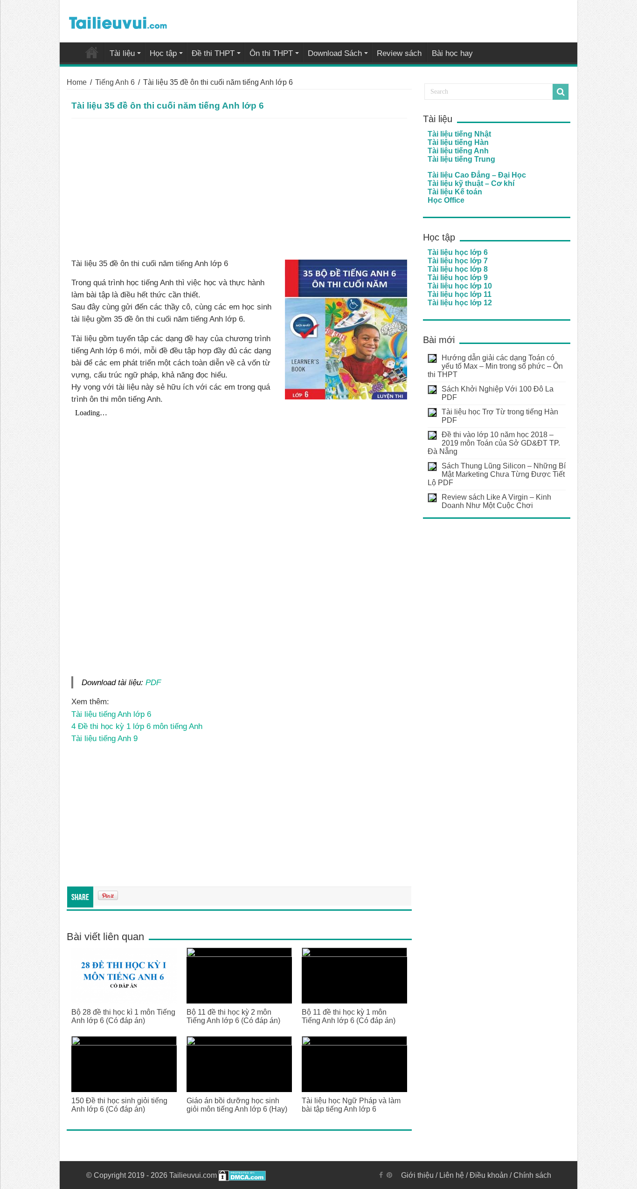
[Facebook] (381, 1175)
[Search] (560, 92)
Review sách (399, 53)
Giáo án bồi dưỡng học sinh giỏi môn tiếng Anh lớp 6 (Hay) (237, 1105)
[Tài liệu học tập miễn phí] (118, 21)
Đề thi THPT (213, 53)
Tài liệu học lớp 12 (460, 303)
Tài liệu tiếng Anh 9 (104, 738)
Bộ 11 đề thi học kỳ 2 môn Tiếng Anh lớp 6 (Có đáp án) (233, 1016)
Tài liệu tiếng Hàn (458, 142)
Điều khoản (489, 1175)
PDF (153, 682)
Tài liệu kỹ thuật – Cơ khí (471, 183)
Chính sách (532, 1175)
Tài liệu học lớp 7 (458, 261)
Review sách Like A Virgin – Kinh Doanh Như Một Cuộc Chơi (496, 501)
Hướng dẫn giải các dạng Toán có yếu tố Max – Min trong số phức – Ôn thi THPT (495, 366)
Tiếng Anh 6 (115, 82)
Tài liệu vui (92, 52)
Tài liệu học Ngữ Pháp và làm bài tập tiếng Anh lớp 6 (351, 1105)
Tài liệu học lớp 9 (458, 278)
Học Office (446, 200)
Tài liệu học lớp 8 (458, 269)
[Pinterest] (389, 1175)
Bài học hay (452, 53)
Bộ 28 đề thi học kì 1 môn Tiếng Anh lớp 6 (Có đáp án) (123, 1016)
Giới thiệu (417, 1175)
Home (77, 82)
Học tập (163, 53)
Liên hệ (451, 1175)
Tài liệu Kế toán (455, 192)
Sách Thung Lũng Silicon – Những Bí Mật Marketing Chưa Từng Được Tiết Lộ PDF (497, 474)
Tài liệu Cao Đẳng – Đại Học (477, 175)
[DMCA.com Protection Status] (242, 1175)
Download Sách (335, 53)
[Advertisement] (239, 188)
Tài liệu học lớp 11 (460, 294)
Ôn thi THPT (271, 53)
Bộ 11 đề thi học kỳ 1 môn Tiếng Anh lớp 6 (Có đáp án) (348, 1016)
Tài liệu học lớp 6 (458, 252)
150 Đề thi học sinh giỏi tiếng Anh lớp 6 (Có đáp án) (119, 1105)
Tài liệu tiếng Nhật (459, 134)
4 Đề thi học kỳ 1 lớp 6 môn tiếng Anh (136, 726)
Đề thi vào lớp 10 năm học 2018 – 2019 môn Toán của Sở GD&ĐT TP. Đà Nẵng (494, 443)
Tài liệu (122, 53)
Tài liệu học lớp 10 (460, 286)
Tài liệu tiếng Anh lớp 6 (111, 714)
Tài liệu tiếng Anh (458, 151)
